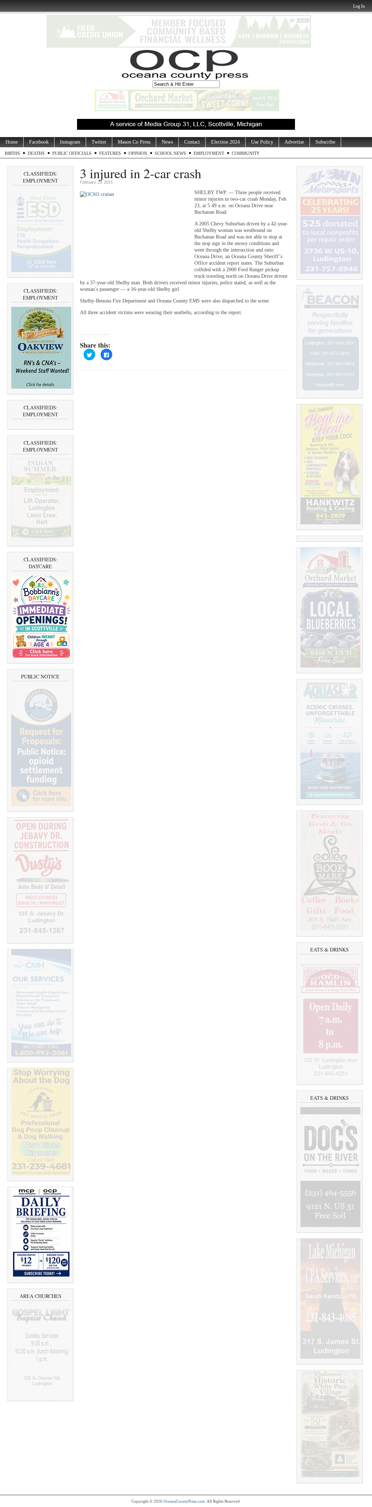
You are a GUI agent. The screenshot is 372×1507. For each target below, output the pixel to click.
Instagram (70, 142)
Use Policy (262, 142)
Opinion (138, 153)
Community (246, 153)
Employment (209, 153)
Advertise (294, 142)
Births (12, 153)
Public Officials (72, 153)
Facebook (39, 142)
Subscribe (325, 142)
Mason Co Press (134, 142)
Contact (192, 142)
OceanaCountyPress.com (184, 1501)
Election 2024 (225, 142)
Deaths (36, 153)
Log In (359, 6)
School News (170, 153)
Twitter (99, 142)
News (167, 142)
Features (110, 153)
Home (11, 142)
